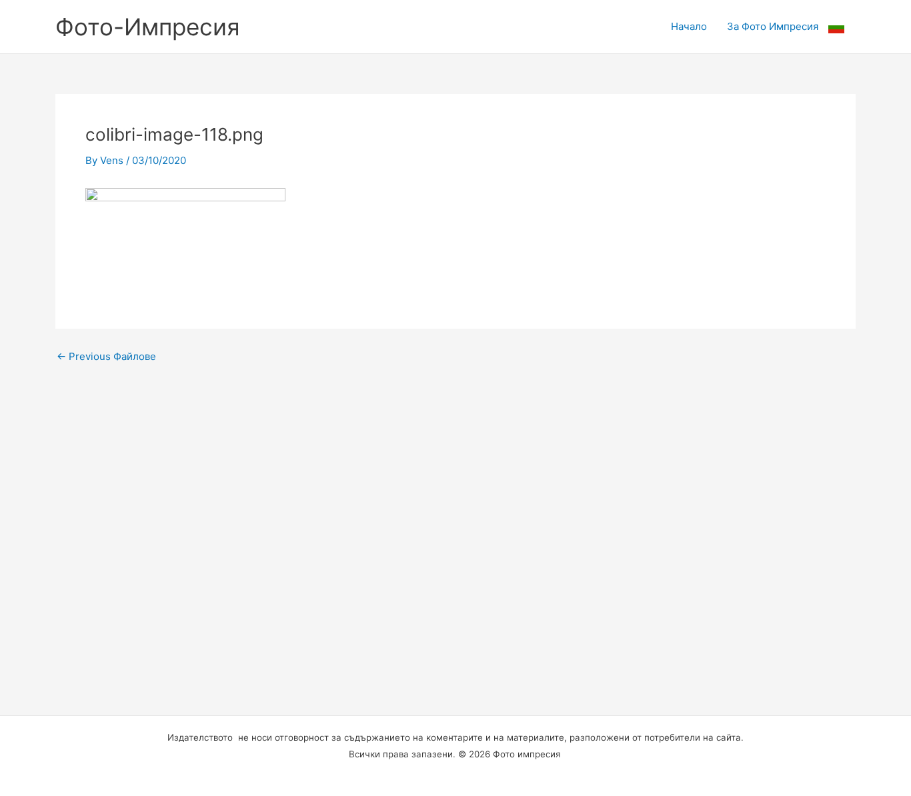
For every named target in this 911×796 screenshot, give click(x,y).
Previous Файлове (106, 356)
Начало (689, 26)
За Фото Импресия (772, 26)
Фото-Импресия (147, 27)
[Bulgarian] (842, 26)
